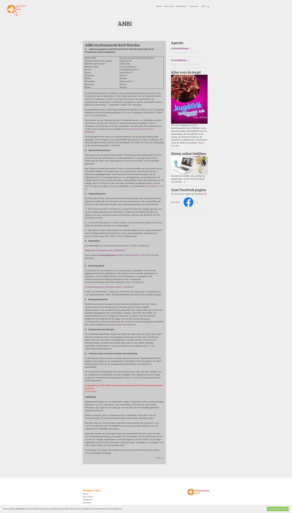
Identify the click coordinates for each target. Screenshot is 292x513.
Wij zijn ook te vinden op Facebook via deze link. (188, 195)
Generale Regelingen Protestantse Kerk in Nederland (109, 287)
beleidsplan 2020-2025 (139, 255)
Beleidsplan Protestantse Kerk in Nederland (105, 250)
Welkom (159, 6)
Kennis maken (169, 6)
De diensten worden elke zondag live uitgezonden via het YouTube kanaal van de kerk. (188, 167)
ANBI (203, 6)
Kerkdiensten (181, 6)
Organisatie (193, 6)
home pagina (116, 324)
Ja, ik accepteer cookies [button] (277, 509)
